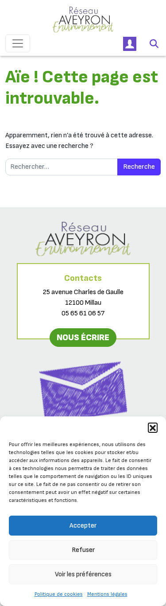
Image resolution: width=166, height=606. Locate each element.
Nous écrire (83, 337)
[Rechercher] (154, 43)
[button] (152, 427)
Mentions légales (107, 594)
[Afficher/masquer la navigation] (17, 43)
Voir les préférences (83, 574)
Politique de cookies (59, 594)
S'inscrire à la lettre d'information (83, 433)
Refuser (83, 550)
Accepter (83, 525)
